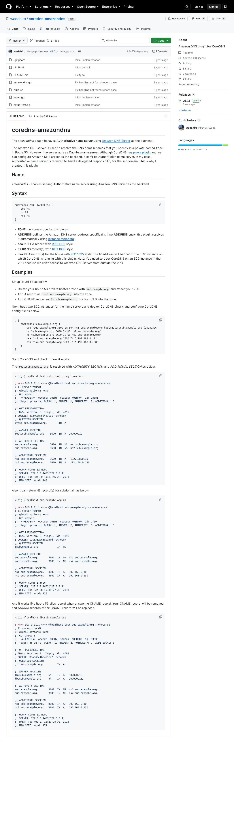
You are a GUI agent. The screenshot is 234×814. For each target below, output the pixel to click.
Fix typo (80, 74)
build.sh (18, 89)
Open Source (86, 6)
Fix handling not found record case (96, 82)
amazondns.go (22, 82)
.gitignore (19, 59)
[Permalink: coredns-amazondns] (9, 129)
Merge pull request (38, 51)
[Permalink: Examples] (9, 272)
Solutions (42, 6)
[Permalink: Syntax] (9, 193)
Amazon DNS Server (116, 140)
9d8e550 (131, 51)
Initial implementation (87, 59)
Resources (62, 6)
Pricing (129, 6)
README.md (21, 74)
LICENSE (19, 67)
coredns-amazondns (47, 19)
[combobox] (126, 40)
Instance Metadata (61, 239)
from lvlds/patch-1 (65, 51)
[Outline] (166, 116)
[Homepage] (9, 6)
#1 (51, 51)
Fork (200, 18)
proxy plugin (141, 152)
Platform (22, 6)
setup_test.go (22, 104)
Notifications (178, 18)
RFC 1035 (58, 244)
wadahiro (18, 19)
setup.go (19, 97)
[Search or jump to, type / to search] (187, 6)
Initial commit (83, 67)
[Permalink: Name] (9, 174)
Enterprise (109, 6)
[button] (161, 204)
